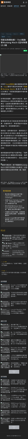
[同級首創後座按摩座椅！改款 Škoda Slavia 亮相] (5, 413)
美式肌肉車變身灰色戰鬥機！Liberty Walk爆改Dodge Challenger (14, 195)
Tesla (8, 36)
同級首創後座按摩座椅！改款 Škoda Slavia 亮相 (19, 412)
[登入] (23, 2)
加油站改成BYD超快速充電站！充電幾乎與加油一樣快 (19, 303)
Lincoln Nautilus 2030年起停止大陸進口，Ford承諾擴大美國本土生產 (18, 252)
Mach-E (16, 34)
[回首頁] (7, 2)
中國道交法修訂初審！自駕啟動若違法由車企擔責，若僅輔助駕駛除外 (15, 213)
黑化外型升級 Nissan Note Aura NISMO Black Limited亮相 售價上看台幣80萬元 (14, 207)
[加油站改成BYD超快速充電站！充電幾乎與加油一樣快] (5, 304)
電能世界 (23, 6)
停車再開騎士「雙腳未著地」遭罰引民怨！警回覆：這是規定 (19, 365)
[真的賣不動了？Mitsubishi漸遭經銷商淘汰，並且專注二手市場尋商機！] (5, 327)
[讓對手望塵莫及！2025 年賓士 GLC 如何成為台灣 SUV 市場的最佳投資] (5, 342)
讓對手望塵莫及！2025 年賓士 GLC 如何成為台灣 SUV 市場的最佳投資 (18, 342)
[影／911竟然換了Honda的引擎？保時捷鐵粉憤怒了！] (5, 334)
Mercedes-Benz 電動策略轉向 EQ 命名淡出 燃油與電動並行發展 (18, 349)
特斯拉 (22, 34)
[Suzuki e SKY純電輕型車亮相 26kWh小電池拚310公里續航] (5, 287)
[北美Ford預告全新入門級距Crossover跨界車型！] (7, 245)
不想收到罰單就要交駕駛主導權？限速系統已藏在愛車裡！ (19, 237)
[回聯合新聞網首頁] (2, 2)
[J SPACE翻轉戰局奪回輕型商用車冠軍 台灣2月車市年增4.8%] (5, 357)
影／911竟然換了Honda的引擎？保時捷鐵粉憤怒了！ (19, 334)
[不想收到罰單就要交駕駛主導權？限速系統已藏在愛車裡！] (7, 237)
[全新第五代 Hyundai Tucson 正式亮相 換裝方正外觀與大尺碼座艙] (5, 390)
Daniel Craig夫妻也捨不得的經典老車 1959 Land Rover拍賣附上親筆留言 (15, 219)
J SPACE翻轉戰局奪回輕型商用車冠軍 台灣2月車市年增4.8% (19, 357)
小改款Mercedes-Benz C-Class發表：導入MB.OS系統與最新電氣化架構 (19, 397)
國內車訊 (3, 6)
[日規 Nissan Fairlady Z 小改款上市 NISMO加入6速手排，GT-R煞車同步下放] (5, 405)
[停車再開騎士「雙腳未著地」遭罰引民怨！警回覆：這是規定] (5, 365)
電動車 (3, 36)
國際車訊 (16, 6)
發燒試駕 (9, 6)
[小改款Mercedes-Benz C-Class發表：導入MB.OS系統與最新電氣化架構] (5, 398)
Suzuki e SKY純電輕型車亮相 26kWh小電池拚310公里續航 (19, 287)
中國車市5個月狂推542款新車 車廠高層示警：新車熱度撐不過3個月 (19, 382)
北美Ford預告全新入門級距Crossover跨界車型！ (18, 245)
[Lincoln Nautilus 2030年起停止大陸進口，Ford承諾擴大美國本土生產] (7, 253)
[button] (26, 2)
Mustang (8, 34)
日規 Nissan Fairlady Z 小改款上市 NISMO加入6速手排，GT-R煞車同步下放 (14, 201)
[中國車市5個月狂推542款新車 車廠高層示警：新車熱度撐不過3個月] (5, 382)
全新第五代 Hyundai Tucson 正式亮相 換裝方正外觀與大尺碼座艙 (19, 389)
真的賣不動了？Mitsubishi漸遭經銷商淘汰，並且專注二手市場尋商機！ (19, 326)
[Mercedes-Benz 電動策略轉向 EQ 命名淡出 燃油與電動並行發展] (5, 350)
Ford (3, 34)
